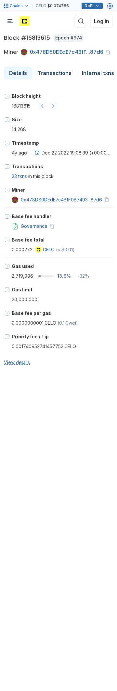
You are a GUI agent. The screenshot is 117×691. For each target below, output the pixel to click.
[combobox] (37, 153)
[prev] (42, 106)
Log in (101, 21)
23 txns (19, 176)
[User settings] (110, 6)
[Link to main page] (24, 21)
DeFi (88, 5)
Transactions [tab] (54, 73)
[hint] (7, 96)
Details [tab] (18, 73)
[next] (53, 106)
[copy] (109, 52)
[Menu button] (10, 21)
